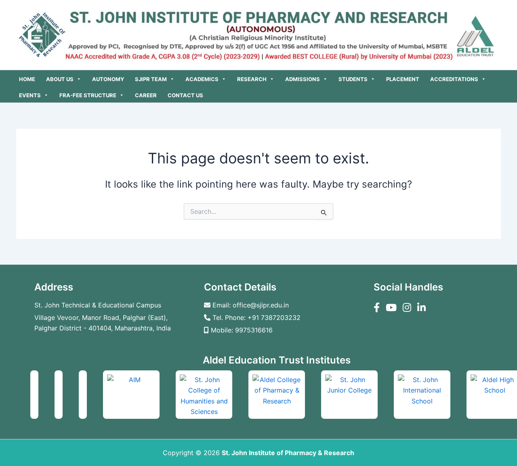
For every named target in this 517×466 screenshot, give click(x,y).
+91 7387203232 (274, 317)
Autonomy (108, 79)
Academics (202, 79)
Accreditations (454, 79)
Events (30, 95)
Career (146, 95)
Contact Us (185, 95)
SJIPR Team (151, 79)
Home (27, 79)
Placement (402, 79)
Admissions (302, 79)
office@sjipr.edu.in (261, 305)
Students (353, 79)
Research (252, 79)
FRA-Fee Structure (87, 95)
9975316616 (254, 330)
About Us (60, 79)
